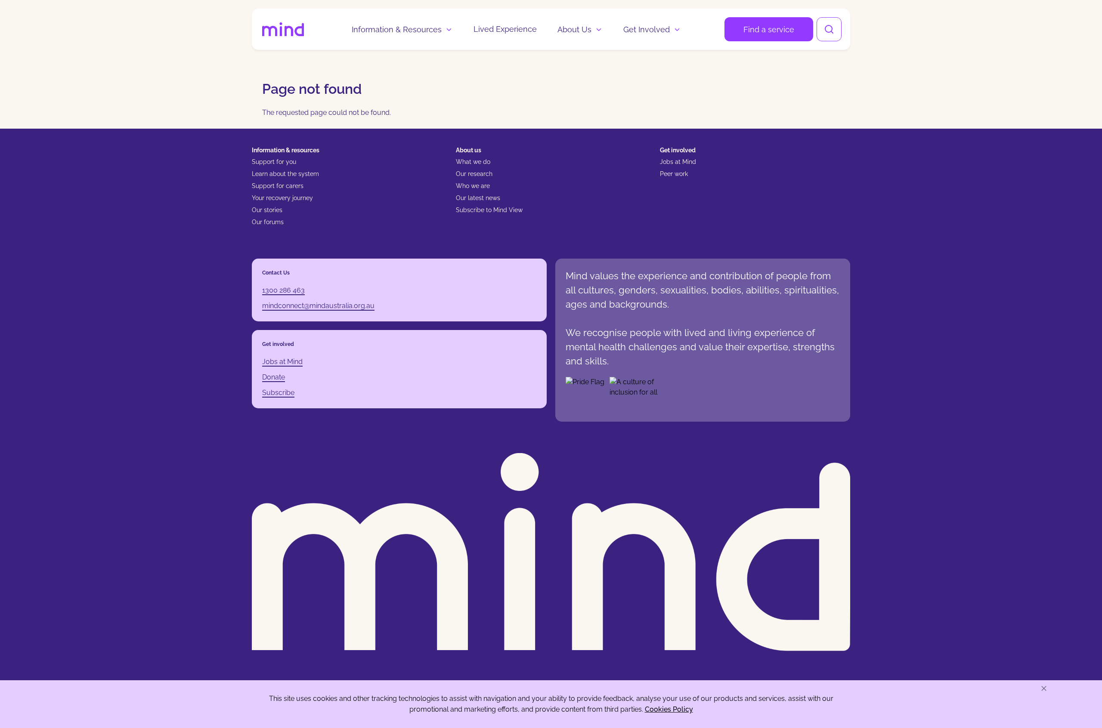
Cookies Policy (669, 709)
